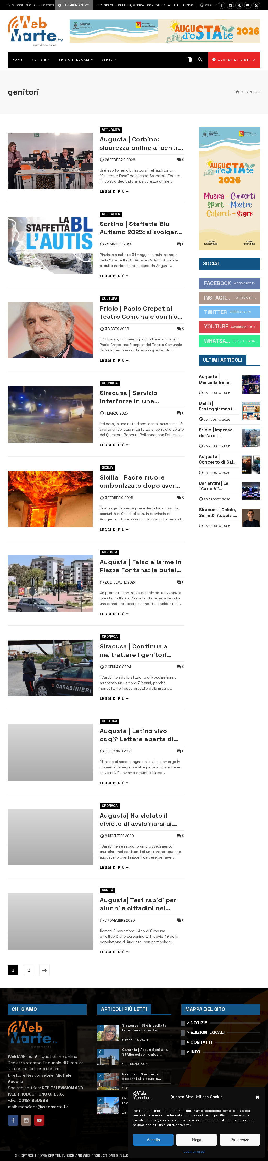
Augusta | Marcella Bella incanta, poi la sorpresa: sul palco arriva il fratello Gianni (214, 379)
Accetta (153, 1139)
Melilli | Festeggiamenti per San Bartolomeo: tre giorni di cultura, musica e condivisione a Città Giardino (217, 406)
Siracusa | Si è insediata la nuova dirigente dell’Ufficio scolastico (144, 1027)
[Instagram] (230, 5)
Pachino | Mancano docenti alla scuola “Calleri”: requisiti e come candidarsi (146, 1076)
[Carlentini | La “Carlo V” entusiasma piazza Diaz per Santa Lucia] (251, 491)
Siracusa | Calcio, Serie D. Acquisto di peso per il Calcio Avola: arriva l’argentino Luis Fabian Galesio (218, 512)
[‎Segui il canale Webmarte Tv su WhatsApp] (256, 5)
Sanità (107, 890)
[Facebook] (221, 5)
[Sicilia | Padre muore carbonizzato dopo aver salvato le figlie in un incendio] (50, 499)
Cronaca (110, 383)
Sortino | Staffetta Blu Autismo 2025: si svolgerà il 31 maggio (140, 228)
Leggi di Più (112, 191)
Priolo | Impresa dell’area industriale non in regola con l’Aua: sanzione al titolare (218, 432)
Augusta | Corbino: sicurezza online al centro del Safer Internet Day (141, 143)
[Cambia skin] (190, 60)
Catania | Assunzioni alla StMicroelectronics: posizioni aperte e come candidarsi (145, 1052)
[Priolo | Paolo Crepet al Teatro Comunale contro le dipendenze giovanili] (50, 330)
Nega (196, 1139)
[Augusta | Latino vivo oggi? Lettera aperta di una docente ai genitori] (50, 752)
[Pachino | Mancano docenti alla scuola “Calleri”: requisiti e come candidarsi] (108, 1081)
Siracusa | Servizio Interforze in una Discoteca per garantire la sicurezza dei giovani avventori (141, 397)
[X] (239, 5)
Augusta (109, 552)
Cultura (109, 298)
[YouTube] (248, 5)
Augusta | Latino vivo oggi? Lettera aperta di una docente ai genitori (137, 735)
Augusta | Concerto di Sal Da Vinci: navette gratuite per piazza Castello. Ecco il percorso (217, 459)
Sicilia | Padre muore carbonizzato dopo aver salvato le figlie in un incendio (137, 481)
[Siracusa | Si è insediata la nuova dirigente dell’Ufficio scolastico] (108, 1033)
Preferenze (239, 1139)
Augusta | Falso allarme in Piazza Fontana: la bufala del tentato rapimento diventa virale (141, 566)
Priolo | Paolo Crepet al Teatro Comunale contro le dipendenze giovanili (139, 312)
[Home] (237, 92)
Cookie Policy (194, 1151)
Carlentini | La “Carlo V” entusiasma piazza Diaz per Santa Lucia (215, 486)
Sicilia (107, 467)
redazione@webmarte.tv (43, 1106)
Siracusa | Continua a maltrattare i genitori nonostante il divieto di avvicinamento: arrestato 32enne (140, 650)
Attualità (111, 129)
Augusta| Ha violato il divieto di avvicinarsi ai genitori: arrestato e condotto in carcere (136, 819)
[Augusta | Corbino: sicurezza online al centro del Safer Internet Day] (50, 161)
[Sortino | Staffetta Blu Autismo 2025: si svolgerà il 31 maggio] (50, 245)
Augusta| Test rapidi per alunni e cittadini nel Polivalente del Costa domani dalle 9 (138, 904)
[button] (257, 1097)
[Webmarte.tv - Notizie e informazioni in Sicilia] (35, 31)
